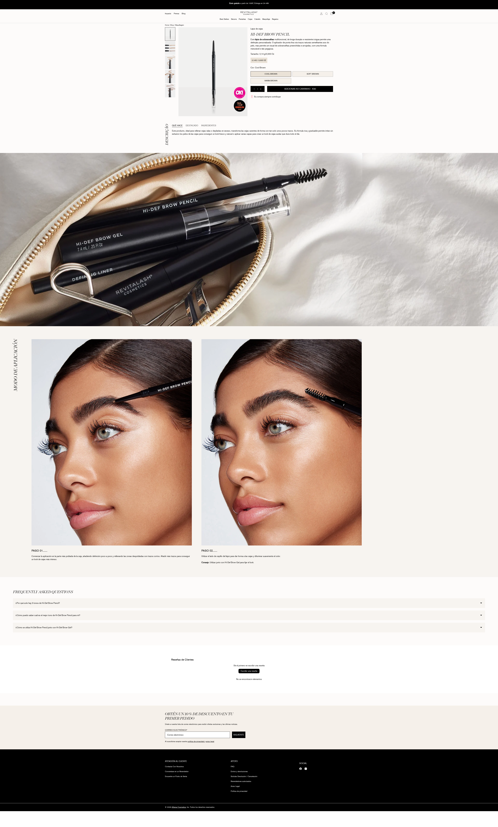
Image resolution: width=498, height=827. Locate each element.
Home (167, 25)
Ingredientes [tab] (208, 125)
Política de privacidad (239, 791)
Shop (172, 25)
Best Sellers (224, 19)
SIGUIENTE (238, 735)
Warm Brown (270, 81)
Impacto (168, 13)
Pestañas (242, 19)
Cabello (257, 19)
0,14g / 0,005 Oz (259, 60)
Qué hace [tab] (177, 125)
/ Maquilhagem (179, 25)
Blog (183, 13)
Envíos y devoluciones (239, 771)
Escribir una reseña (249, 671)
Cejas (250, 19)
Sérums (234, 19)
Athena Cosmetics (179, 807)
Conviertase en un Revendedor (177, 771)
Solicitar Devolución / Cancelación (244, 776)
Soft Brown (313, 74)
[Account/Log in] (321, 13)
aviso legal (210, 741)
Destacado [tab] (192, 125)
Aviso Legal (235, 786)
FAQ (232, 766)
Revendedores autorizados (241, 781)
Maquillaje (266, 19)
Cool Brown (271, 74)
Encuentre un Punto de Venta (176, 776)
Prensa (176, 13)
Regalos (275, 19)
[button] (331, 13)
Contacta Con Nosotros (174, 766)
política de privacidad (196, 741)
